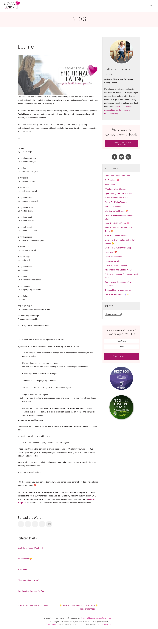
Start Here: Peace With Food (30, 548)
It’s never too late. (113, 261)
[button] (114, 157)
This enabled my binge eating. (118, 290)
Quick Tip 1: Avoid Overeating (118, 248)
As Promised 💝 (25, 559)
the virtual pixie (106, 624)
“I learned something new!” (116, 265)
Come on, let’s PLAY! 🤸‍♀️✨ (117, 294)
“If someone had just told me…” (119, 270)
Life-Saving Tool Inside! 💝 (116, 211)
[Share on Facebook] (21, 524)
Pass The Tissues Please (116, 235)
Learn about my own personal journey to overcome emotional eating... (118, 110)
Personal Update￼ (113, 206)
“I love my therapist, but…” (116, 198)
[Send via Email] (49, 524)
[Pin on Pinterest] (42, 524)
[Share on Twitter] (28, 524)
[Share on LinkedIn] (35, 524)
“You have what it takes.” (28, 580)
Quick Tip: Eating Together (116, 202)
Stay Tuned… (23, 569)
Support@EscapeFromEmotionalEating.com (98, 618)
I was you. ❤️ (111, 252)
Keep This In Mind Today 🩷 (117, 223)
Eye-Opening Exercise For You (31, 591)
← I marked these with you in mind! (33, 605)
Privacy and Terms (53, 624)
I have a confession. (113, 257)
